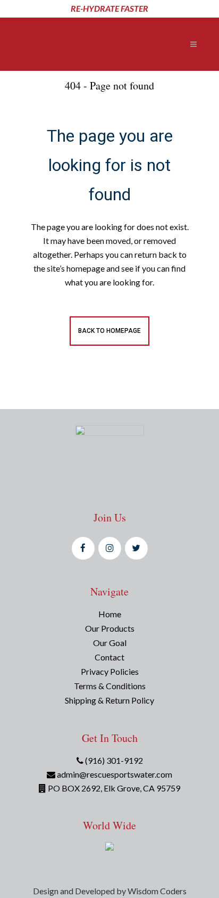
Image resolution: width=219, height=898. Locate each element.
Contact (109, 657)
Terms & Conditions (110, 686)
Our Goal (110, 643)
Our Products (109, 628)
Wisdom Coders (157, 891)
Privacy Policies (110, 671)
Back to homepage (109, 330)
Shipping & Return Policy (109, 700)
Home (109, 614)
